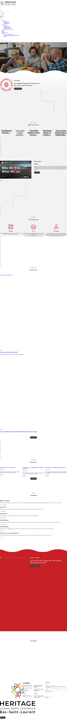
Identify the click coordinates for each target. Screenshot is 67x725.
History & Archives (7, 28)
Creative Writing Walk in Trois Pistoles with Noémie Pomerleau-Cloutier (18, 431)
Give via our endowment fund (8, 34)
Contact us (3, 31)
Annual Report (6, 23)
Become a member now (35, 565)
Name (46, 684)
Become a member (5, 32)
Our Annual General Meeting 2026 (9, 352)
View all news (33, 478)
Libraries (5, 25)
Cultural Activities (7, 26)
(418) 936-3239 (25, 690)
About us (5, 21)
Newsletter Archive (7, 22)
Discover (3, 24)
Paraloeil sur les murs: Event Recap (7, 467)
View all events (33, 437)
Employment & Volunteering (8, 29)
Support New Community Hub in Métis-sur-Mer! (11, 35)
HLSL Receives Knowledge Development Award (55, 467)
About (3, 20)
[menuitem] (3, 13)
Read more (1, 474)
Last (47, 689)
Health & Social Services (8, 27)
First (56, 688)
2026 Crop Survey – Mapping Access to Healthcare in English (33, 468)
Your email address (48, 691)
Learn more (37, 172)
